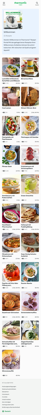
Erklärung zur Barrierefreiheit (11, 407)
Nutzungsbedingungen (9, 386)
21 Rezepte (8, 36)
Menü (4, 5)
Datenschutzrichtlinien (9, 389)
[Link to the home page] (20, 4)
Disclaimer (5, 392)
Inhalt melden (6, 399)
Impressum (5, 394)
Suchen (37, 5)
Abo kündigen (6, 402)
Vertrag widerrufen (8, 405)
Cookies (4, 397)
